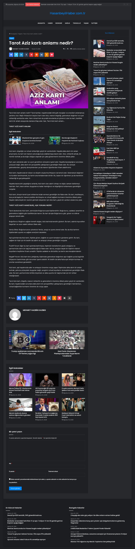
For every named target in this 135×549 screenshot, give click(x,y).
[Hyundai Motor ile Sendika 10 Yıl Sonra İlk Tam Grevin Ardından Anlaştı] (99, 139)
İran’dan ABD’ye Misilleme (113, 149)
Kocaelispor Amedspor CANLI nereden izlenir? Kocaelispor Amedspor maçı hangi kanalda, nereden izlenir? (108, 175)
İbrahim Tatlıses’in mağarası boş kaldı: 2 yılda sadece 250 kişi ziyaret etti (46, 415)
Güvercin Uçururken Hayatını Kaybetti (108, 168)
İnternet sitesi (53, 471)
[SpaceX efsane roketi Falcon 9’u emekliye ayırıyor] (99, 81)
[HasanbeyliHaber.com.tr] (67, 13)
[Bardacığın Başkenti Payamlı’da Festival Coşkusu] (54, 140)
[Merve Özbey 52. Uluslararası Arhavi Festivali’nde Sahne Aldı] (20, 379)
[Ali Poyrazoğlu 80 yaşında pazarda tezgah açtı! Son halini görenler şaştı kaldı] (47, 379)
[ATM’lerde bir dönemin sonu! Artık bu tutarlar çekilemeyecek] (99, 194)
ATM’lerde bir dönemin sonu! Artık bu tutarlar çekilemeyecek (115, 193)
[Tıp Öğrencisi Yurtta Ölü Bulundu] (99, 111)
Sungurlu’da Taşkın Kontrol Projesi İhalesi (115, 218)
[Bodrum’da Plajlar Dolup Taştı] (99, 120)
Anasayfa (41, 23)
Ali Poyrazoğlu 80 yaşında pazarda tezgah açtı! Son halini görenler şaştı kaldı (45, 390)
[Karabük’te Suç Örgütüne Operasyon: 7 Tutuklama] (99, 160)
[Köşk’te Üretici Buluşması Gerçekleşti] (99, 129)
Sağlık (67, 23)
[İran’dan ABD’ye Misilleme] (99, 151)
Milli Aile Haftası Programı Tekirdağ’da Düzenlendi (115, 203)
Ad (10, 463)
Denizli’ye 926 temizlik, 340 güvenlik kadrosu (115, 42)
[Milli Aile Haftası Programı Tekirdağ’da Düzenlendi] (99, 204)
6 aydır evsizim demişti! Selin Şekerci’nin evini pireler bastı (73, 389)
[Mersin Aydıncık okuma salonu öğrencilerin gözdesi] (20, 404)
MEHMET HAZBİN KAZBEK (21, 49)
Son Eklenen (109, 33)
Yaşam (86, 23)
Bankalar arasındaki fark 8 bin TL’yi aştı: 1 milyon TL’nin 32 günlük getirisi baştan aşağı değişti (116, 53)
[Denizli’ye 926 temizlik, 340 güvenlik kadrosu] (99, 44)
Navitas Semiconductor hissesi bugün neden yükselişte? (59, 4)
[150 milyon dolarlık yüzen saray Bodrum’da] (99, 101)
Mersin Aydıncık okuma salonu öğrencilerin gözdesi (19, 414)
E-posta (12, 471)
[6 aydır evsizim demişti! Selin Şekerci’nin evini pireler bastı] (73, 379)
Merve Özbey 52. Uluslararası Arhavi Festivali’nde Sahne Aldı (20, 390)
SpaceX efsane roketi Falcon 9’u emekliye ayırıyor (115, 80)
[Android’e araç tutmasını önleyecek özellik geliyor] (99, 91)
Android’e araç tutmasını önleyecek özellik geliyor (114, 90)
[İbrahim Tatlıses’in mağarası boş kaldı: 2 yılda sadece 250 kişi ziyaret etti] (47, 404)
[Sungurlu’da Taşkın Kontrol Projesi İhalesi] (99, 220)
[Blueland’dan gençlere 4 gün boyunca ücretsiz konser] (15, 140)
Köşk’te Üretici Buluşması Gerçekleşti (115, 128)
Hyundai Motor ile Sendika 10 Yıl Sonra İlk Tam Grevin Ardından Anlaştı (115, 139)
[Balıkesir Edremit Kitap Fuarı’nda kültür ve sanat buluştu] (73, 404)
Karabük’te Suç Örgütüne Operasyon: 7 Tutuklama (116, 160)
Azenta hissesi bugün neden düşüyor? (108, 212)
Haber (50, 23)
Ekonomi (58, 23)
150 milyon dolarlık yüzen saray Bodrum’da (116, 99)
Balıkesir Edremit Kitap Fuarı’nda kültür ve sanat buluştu (71, 415)
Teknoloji (77, 23)
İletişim (94, 23)
